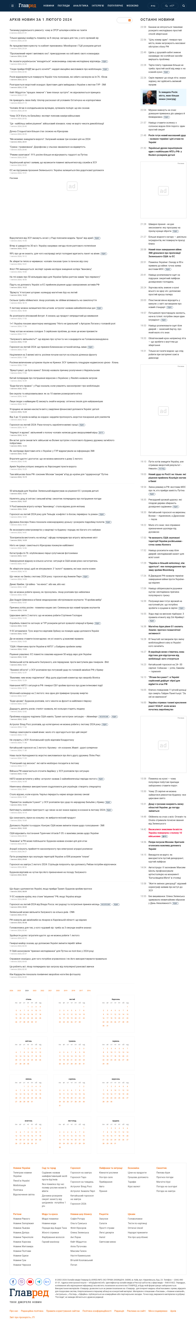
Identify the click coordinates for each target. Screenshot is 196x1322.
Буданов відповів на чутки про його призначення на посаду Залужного (48, 872)
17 (36, 1014)
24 (36, 1018)
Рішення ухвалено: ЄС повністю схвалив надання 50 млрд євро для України (50, 654)
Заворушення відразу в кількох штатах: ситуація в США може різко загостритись (54, 561)
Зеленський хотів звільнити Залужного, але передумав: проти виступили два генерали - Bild (59, 662)
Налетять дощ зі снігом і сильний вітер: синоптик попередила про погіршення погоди (55, 498)
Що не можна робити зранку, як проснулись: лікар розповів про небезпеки (50, 592)
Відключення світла (24, 1194)
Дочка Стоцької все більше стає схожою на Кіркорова (39, 131)
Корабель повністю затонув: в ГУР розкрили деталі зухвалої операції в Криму (55, 623)
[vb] (21, 1281)
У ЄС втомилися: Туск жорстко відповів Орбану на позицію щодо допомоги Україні (54, 631)
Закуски (103, 1218)
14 (24, 1014)
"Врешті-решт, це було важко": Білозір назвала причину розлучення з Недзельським (55, 370)
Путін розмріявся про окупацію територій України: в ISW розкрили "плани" (49, 856)
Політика (18, 1190)
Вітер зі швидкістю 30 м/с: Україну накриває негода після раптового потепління (53, 245)
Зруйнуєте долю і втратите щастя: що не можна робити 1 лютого (44, 935)
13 (20, 1014)
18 (40, 1014)
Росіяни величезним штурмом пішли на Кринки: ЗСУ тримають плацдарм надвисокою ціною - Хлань (64, 362)
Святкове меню (107, 1241)
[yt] (30, 1281)
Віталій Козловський (81, 1260)
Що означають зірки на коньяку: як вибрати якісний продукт (43, 817)
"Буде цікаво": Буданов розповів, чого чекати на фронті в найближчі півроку (51, 701)
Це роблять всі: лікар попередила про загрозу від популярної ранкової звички (52, 966)
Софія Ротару (77, 1218)
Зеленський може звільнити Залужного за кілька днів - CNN (42, 912)
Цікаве (131, 1214)
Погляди (64, 5)
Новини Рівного (21, 1218)
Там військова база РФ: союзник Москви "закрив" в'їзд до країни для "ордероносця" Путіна (59, 474)
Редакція (119, 1311)
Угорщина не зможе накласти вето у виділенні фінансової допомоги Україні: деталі (54, 409)
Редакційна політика (32, 1311)
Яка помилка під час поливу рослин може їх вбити (54, 1187)
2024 (27, 991)
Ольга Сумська (78, 1223)
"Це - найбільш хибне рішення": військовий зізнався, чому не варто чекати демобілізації (57, 123)
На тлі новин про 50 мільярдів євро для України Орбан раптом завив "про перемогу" (55, 277)
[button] (12, 6)
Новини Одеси (20, 1255)
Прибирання (105, 1181)
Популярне (115, 5)
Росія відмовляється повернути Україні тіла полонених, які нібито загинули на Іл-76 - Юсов (58, 77)
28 (24, 1022)
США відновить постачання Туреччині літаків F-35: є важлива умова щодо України (54, 833)
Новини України (21, 1168)
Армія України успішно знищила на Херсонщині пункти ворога (43, 466)
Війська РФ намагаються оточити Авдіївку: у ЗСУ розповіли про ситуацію (49, 771)
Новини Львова (21, 1228)
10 (36, 1010)
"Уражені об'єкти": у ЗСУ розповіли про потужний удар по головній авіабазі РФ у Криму (56, 669)
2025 (19, 991)
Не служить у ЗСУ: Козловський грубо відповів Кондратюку (42, 740)
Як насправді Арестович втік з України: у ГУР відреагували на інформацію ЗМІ (52, 451)
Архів (173, 1311)
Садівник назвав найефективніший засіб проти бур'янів (54, 1176)
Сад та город (49, 1168)
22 (28, 1018)
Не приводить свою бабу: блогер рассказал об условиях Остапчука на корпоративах (55, 100)
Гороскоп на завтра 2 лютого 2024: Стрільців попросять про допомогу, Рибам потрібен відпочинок (63, 864)
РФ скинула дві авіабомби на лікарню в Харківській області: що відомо (48, 920)
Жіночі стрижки (50, 1232)
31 (36, 1022)
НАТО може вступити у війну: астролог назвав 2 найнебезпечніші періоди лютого (56, 778)
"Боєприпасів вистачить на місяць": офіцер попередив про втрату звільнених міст (54, 537)
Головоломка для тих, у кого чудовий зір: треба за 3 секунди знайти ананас (50, 927)
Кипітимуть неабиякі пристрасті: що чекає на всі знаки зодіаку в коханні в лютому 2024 (60, 810)
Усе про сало (106, 1177)
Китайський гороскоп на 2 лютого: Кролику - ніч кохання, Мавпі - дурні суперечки (53, 747)
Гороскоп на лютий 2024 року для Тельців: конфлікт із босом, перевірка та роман (57, 514)
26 (16, 1022)
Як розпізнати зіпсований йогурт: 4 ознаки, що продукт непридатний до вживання (54, 315)
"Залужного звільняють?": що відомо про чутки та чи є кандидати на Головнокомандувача (59, 339)
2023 (34, 991)
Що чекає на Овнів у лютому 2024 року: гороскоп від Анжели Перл (49, 576)
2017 (81, 991)
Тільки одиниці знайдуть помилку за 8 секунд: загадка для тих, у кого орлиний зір (54, 38)
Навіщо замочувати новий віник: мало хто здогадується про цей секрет (48, 732)
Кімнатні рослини (108, 1172)
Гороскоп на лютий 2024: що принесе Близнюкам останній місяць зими (51, 347)
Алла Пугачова (78, 1246)
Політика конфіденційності (97, 1311)
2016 (89, 991)
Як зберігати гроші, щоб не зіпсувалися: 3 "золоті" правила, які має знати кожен (53, 568)
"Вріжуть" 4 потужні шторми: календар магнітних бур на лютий (43, 292)
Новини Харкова (22, 1241)
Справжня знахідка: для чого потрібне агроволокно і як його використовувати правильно (58, 958)
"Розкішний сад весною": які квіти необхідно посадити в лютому (44, 763)
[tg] (38, 1281)
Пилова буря (163, 1172)
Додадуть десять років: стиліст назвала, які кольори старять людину (47, 708)
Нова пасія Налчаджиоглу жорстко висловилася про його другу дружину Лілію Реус (55, 755)
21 (24, 1018)
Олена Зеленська (79, 1232)
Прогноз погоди (164, 1177)
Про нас (14, 1311)
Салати (103, 1223)
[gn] (47, 1281)
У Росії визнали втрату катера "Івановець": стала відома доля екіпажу (47, 506)
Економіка (133, 1168)
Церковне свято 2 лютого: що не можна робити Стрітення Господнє (46, 615)
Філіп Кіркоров (78, 1228)
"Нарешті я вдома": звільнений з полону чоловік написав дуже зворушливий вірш (56, 432)
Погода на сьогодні (166, 1186)
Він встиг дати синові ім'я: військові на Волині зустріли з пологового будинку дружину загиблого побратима (62, 442)
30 (32, 1022)
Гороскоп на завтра (81, 1172)
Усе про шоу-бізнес (138, 1237)
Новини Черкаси (22, 1264)
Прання (103, 1191)
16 (32, 1014)
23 (32, 1018)
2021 (50, 991)
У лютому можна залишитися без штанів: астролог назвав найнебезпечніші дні (55, 308)
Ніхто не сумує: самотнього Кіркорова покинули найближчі (42, 545)
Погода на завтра (165, 1191)
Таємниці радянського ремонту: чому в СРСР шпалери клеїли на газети (48, 30)
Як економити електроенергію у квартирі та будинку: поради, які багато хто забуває (55, 529)
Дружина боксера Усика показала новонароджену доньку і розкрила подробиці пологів (60, 522)
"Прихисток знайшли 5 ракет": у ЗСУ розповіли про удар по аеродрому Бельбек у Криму (60, 802)
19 (16, 1018)
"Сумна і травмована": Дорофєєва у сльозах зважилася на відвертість (48, 147)
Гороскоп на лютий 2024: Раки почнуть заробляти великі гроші (47, 424)
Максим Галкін (78, 1251)
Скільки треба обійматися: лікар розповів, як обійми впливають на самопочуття (53, 300)
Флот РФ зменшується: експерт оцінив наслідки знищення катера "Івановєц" (51, 269)
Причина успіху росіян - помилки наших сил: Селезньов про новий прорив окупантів (55, 607)
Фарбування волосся (53, 1237)
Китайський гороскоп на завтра (82, 1197)
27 (20, 1022)
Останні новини (157, 20)
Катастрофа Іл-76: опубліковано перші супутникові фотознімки (44, 553)
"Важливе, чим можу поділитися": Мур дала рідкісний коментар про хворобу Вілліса (55, 677)
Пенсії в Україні (21, 1180)
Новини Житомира (23, 1246)
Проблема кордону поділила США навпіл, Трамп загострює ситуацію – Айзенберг (63, 716)
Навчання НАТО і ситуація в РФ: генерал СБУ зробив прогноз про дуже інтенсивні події (56, 685)
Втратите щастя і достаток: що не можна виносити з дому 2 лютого (46, 458)
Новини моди (49, 1223)
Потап (73, 1264)
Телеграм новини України (22, 1174)
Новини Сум (19, 1260)
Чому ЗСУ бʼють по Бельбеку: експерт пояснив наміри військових (45, 115)
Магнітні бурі (163, 1181)
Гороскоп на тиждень (82, 1181)
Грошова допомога (138, 1177)
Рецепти (103, 1214)
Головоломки (135, 1218)
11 (40, 1010)
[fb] (13, 1281)
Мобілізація (19, 1185)
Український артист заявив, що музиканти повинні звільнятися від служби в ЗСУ (53, 162)
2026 (11, 991)
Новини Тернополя (23, 1237)
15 (28, 1014)
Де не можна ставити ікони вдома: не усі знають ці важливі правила (47, 638)
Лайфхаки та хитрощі (110, 1168)
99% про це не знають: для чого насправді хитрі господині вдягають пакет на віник (58, 253)
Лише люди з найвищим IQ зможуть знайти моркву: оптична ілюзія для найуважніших (56, 401)
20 (20, 1018)
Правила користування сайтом (63, 1311)
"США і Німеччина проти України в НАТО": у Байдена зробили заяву (46, 646)
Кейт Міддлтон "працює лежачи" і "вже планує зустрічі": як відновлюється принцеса (55, 92)
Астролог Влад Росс (81, 1186)
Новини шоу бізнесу (81, 1214)
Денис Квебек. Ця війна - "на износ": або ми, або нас (37, 584)
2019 (65, 991)
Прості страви (106, 1228)
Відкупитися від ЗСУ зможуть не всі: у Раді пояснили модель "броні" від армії (54, 238)
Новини (48, 5)
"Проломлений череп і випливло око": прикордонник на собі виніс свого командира (54, 53)
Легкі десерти (106, 1232)
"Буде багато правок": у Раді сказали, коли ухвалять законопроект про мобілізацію (55, 385)
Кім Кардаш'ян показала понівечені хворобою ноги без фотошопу (45, 974)
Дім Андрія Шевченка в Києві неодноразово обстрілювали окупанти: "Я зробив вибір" (56, 599)
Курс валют (134, 1186)
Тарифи (132, 1181)
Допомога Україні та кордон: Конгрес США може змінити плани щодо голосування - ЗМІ (57, 825)
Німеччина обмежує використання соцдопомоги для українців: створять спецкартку (55, 786)
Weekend (132, 5)
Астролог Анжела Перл (82, 1191)
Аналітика (80, 5)
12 (16, 1014)
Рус (153, 6)
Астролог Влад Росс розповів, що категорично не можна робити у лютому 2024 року (58, 724)
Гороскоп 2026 (78, 1203)
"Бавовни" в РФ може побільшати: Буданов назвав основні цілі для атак (48, 841)
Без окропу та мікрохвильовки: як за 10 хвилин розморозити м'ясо (46, 393)
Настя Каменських (80, 1255)
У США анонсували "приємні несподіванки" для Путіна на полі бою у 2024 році (52, 951)
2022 (42, 991)
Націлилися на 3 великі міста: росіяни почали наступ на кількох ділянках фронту (53, 354)
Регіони (17, 1214)
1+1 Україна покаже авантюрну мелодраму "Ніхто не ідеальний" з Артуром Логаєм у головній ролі (62, 323)
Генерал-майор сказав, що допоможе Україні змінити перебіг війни (45, 943)
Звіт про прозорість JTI (22, 1317)
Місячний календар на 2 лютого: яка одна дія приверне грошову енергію (49, 693)
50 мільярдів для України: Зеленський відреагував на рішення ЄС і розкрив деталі (54, 491)
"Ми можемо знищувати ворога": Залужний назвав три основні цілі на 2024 (50, 139)
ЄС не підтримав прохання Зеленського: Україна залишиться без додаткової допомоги (57, 170)
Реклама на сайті (136, 1311)
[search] (183, 6)
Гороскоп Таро (78, 1177)
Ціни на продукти (137, 1172)
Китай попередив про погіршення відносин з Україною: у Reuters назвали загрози (53, 378)
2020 (58, 991)
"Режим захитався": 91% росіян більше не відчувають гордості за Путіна (49, 154)
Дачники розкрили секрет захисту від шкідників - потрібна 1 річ (54, 1200)
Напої (102, 1237)
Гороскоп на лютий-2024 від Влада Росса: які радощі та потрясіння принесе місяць (64, 904)
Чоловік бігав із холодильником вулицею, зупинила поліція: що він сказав (49, 108)
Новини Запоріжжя (23, 1223)
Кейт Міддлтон (78, 1241)
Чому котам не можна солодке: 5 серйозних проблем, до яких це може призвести (53, 331)
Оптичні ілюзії (135, 1228)
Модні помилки (50, 1218)
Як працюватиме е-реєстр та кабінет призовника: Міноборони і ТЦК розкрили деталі (55, 45)
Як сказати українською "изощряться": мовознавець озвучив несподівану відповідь (58, 61)
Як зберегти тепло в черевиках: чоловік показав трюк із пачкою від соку (49, 261)
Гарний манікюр (50, 1241)
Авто (101, 1186)
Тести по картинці (137, 1223)
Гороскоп (75, 1168)
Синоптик (161, 1168)
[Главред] (27, 6)
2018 (73, 991)
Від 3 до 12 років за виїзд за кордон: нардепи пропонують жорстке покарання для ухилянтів (60, 417)
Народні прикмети (138, 1232)
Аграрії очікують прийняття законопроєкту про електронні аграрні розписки (51, 848)
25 (40, 1018)
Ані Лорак (75, 1237)
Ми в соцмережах (158, 1311)
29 (28, 1022)
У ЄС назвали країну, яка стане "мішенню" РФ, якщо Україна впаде (45, 896)
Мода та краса (50, 1214)
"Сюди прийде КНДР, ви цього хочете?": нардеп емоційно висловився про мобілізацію (58, 69)
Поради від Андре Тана (54, 1228)
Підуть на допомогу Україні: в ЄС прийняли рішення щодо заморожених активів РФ (54, 284)
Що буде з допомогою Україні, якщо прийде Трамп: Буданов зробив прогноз (51, 888)
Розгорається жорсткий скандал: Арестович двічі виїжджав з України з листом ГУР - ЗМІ (58, 84)
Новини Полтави (22, 1251)
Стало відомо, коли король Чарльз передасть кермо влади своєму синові (49, 794)
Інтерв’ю (98, 5)
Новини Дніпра (21, 1232)
